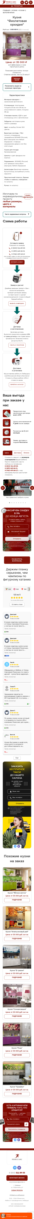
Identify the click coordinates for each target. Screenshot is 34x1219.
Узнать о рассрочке (17, 345)
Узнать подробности (27, 196)
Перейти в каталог (17, 384)
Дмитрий (13, 638)
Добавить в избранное (17, 1195)
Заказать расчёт (17, 79)
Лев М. (12, 662)
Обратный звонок (17, 1178)
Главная (6, 10)
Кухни (14, 10)
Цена (7, 453)
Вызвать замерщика (17, 303)
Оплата (26, 453)
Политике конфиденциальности (15, 545)
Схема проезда (17, 1190)
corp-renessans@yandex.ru (17, 1182)
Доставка (17, 453)
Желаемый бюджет (18, 531)
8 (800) (17, 1173)
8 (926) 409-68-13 (18, 254)
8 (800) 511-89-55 (18, 248)
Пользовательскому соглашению (16, 546)
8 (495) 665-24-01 (18, 251)
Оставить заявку (17, 262)
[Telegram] (15, 846)
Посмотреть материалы (17, 560)
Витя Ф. (12, 734)
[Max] (18, 846)
